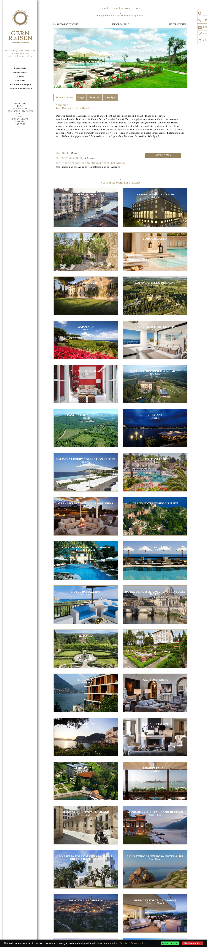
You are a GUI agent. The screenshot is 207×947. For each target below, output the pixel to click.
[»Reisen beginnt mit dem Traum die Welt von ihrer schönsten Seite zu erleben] (20, 26)
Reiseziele (20, 68)
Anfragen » (163, 155)
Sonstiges (110, 97)
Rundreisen (20, 72)
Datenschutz (20, 119)
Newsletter (20, 109)
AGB (20, 116)
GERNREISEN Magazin (20, 111)
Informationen (64, 97)
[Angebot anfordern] (199, 33)
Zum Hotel (85, 211)
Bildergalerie (120, 24)
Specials (20, 80)
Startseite (20, 103)
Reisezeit (94, 97)
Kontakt (20, 124)
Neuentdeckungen (20, 84)
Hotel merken (177, 24)
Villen (20, 76)
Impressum (20, 121)
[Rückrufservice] (199, 40)
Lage (81, 97)
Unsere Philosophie (20, 88)
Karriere (20, 114)
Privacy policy (138, 943)
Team (20, 106)
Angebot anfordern (67, 24)
